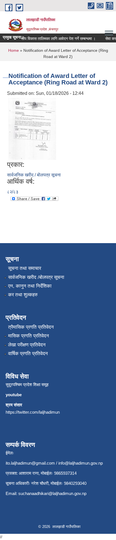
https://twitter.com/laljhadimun (33, 412)
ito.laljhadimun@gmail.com (30, 463)
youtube (14, 394)
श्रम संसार (14, 404)
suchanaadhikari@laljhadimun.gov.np (52, 493)
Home (13, 50)
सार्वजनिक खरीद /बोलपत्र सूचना (36, 277)
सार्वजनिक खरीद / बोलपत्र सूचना (34, 174)
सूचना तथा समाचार (24, 268)
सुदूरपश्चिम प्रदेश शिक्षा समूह (27, 384)
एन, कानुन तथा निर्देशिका (30, 286)
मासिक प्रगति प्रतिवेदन (28, 336)
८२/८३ (12, 191)
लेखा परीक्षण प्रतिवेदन (27, 345)
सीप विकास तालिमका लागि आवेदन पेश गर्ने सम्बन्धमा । (56, 38)
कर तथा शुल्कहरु (23, 294)
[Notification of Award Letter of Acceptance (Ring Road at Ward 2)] (32, 128)
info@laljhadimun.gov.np (80, 463)
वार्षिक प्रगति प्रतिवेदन (28, 353)
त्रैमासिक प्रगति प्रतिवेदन (31, 327)
